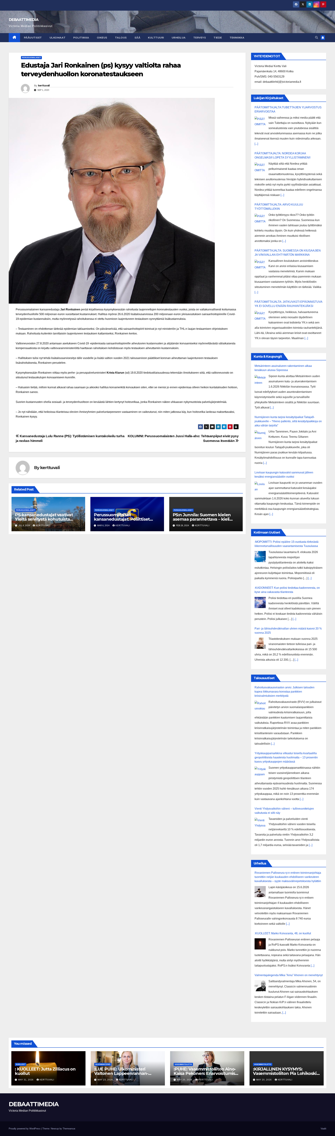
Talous (121, 37)
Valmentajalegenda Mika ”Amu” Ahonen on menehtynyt (289, 975)
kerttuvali (44, 85)
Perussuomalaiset (31, 58)
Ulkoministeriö (102, 1064)
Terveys (199, 37)
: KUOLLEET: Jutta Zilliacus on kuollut (45, 1071)
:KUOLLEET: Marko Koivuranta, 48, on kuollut (283, 933)
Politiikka (81, 37)
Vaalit (323, 1128)
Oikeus (102, 37)
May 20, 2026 (185, 1080)
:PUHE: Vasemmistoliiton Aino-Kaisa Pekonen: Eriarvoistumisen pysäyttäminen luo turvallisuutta (207, 1073)
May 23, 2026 (106, 1080)
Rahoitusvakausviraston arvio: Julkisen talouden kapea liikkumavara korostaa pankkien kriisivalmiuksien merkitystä (284, 691)
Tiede (218, 37)
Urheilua (179, 37)
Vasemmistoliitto (183, 1064)
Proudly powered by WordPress (25, 1128)
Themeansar (69, 1128)
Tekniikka (237, 37)
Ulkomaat (58, 37)
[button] (316, 37)
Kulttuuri (156, 37)
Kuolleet (20, 1064)
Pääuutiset (33, 37)
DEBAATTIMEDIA (23, 19)
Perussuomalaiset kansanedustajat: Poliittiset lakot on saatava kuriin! (122, 519)
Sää (137, 37)
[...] (256, 143)
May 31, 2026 (26, 1080)
